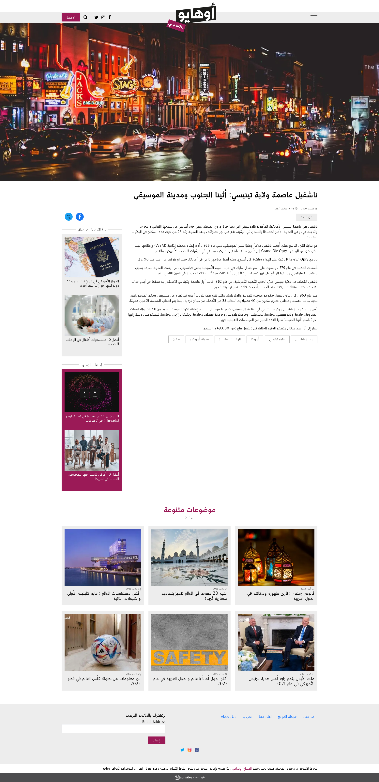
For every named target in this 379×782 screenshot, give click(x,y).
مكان (176, 339)
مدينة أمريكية (199, 339)
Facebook (109, 17)
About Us (228, 716)
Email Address (153, 721)
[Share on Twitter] (69, 217)
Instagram (103, 17)
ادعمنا (71, 17)
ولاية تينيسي (277, 339)
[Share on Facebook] (80, 217)
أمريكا (255, 339)
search (85, 17)
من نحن (308, 716)
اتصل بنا (247, 716)
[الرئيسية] (191, 17)
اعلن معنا (265, 716)
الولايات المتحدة (230, 339)
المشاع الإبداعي (242, 768)
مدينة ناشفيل (304, 339)
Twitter (96, 17)
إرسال (156, 740)
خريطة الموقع (287, 716)
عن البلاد (306, 217)
